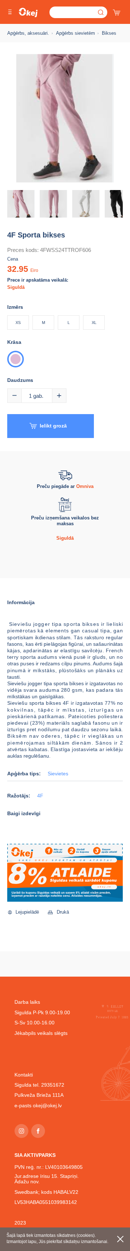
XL (94, 322)
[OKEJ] (28, 12)
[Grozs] (117, 10)
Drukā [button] (63, 912)
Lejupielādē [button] (27, 912)
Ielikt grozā (53, 426)
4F (40, 796)
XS (18, 322)
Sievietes (58, 773)
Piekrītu (120, 1239)
